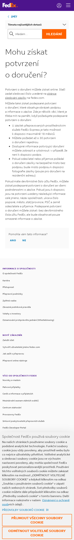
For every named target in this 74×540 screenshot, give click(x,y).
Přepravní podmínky (13, 294)
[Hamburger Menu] (68, 2)
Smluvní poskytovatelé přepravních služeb (24, 421)
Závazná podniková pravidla (17, 307)
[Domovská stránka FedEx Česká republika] (11, 5)
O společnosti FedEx (13, 273)
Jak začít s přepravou (13, 353)
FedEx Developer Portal (14, 427)
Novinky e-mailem (11, 380)
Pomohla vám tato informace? (28, 234)
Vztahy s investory (12, 313)
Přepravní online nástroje (15, 360)
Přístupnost (8, 287)
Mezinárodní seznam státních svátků (21, 400)
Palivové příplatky (11, 387)
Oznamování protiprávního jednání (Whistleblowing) (28, 320)
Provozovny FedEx (12, 414)
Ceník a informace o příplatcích (18, 393)
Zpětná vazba (9, 300)
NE (24, 240)
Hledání (54, 34)
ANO (13, 240)
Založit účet (8, 340)
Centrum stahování (12, 407)
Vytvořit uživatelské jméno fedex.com (21, 347)
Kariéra (6, 280)
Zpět (14, 16)
